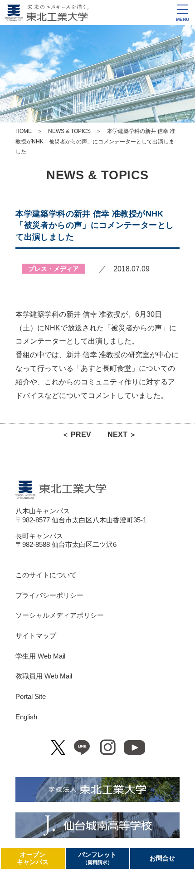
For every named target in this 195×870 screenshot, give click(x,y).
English (26, 717)
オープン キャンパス (33, 858)
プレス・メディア (53, 268)
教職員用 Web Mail (43, 676)
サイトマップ (35, 635)
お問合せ (162, 858)
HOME (23, 131)
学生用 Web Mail (40, 656)
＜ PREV (76, 434)
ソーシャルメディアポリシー (59, 615)
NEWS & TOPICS (69, 131)
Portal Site (30, 696)
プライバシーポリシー (49, 595)
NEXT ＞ (121, 434)
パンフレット (97, 858)
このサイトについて (46, 575)
